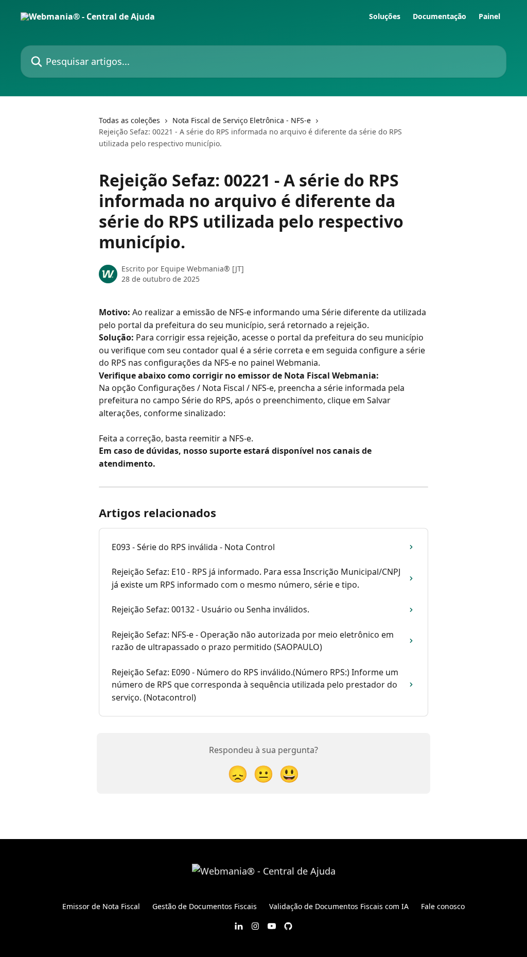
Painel (489, 16)
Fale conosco (443, 906)
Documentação (439, 16)
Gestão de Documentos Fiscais (204, 906)
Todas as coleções (129, 120)
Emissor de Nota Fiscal (101, 906)
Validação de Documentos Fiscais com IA (339, 906)
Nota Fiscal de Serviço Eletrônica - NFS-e (241, 120)
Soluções (384, 16)
